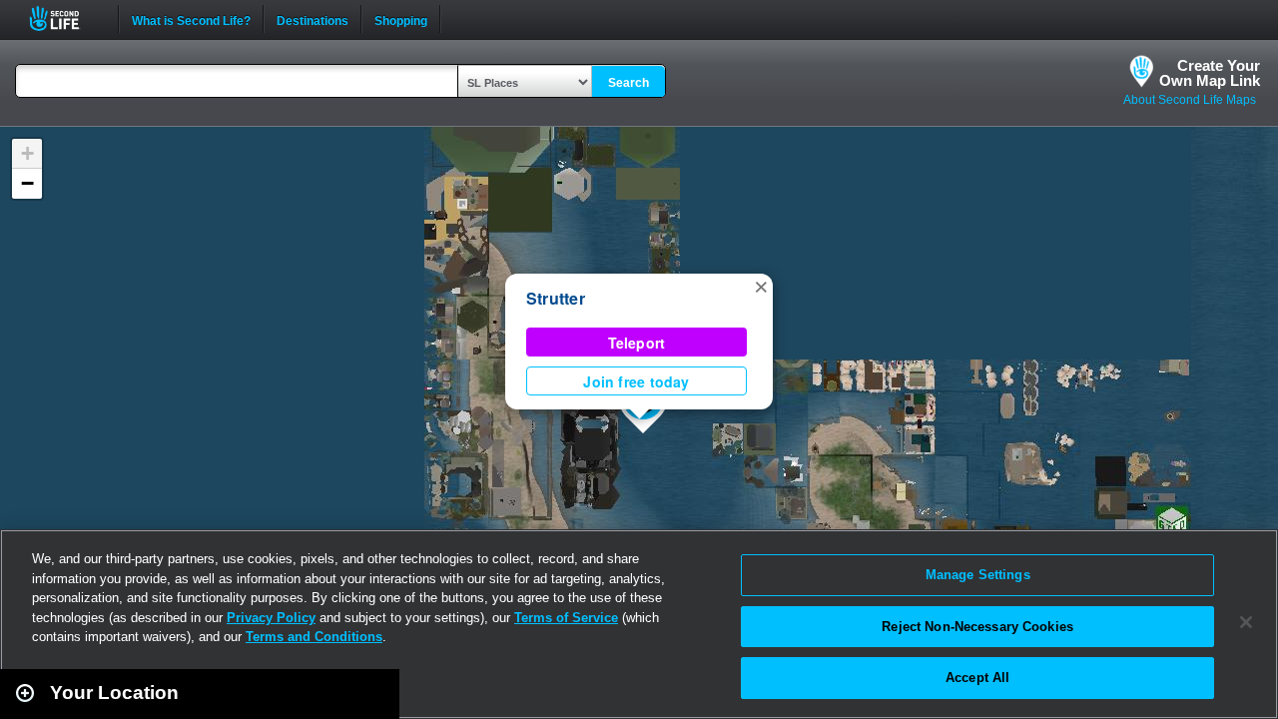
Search (628, 83)
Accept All (977, 677)
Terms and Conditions (314, 636)
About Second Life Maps (1189, 100)
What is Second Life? (191, 19)
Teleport (637, 343)
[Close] (1246, 622)
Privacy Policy (271, 617)
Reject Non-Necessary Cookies (977, 626)
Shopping (400, 19)
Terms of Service (566, 617)
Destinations (312, 19)
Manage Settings (978, 574)
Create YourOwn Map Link (1209, 73)
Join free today (636, 381)
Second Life (65, 18)
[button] (761, 286)
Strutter (555, 298)
